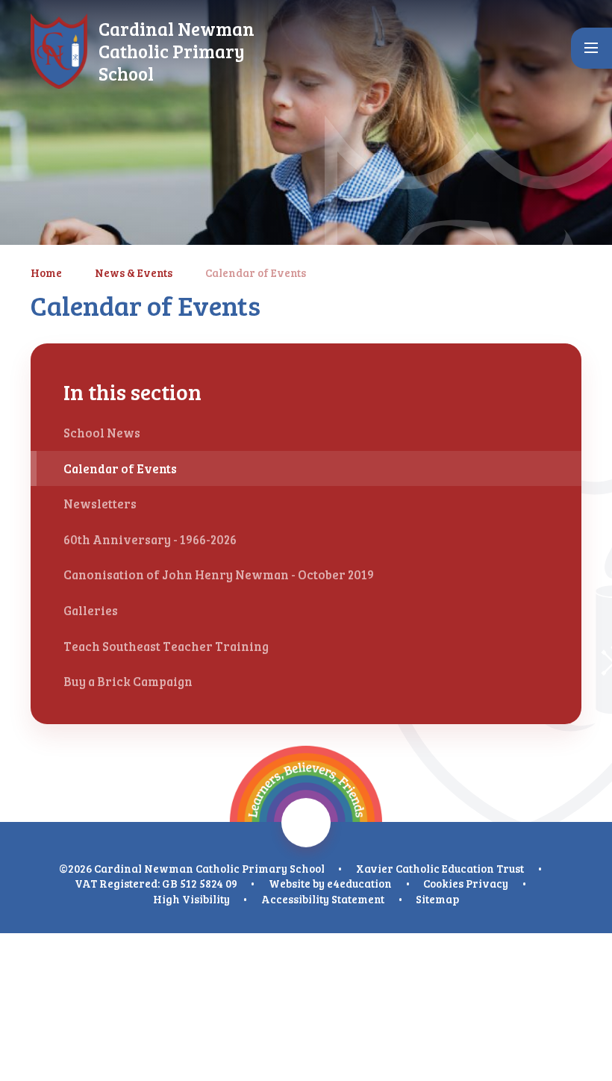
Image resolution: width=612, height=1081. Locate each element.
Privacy (487, 883)
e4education (359, 883)
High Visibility (191, 898)
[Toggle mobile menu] (591, 48)
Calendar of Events (255, 272)
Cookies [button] (443, 883)
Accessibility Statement (322, 898)
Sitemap (437, 898)
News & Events (133, 272)
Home (46, 272)
